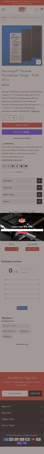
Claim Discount (22, 232)
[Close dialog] (43, 213)
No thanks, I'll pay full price (22, 235)
